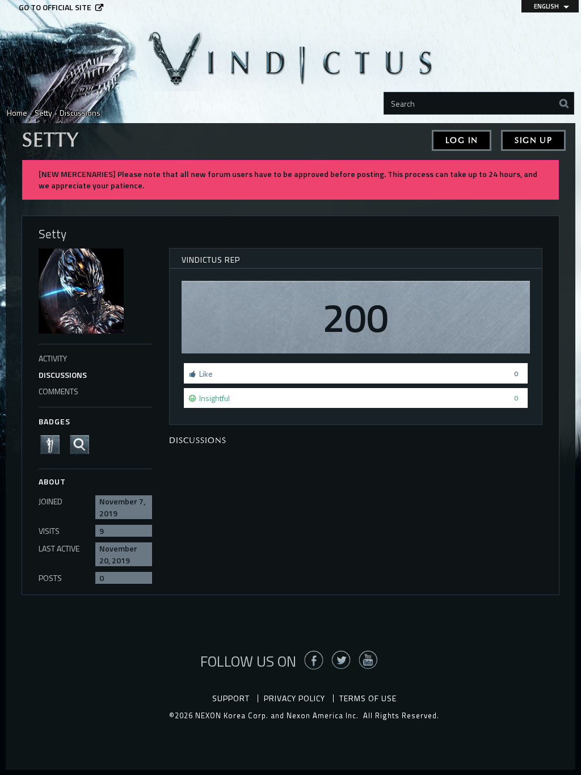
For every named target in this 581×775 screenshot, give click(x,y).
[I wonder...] (83, 443)
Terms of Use (368, 698)
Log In (461, 140)
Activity (53, 358)
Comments (58, 391)
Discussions (63, 375)
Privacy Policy (294, 698)
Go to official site (55, 7)
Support (231, 698)
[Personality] (53, 443)
